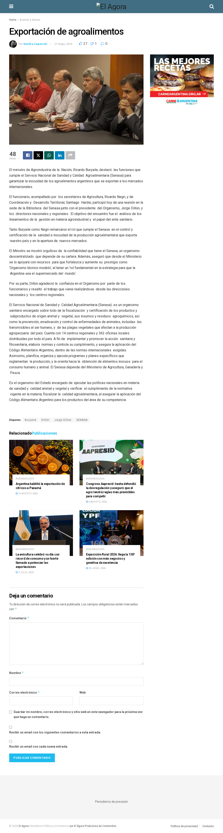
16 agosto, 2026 (28, 493)
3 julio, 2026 (26, 572)
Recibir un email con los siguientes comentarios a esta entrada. (55, 732)
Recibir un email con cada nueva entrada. (38, 746)
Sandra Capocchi (35, 44)
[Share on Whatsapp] (49, 155)
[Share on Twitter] (38, 155)
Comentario (19, 618)
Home (12, 19)
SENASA (82, 420)
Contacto (208, 826)
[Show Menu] (11, 6)
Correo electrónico (24, 692)
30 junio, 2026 (97, 568)
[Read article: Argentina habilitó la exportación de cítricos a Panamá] (41, 463)
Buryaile (30, 420)
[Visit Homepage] (111, 6)
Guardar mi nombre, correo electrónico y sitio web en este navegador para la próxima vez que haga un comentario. (78, 714)
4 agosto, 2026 (97, 501)
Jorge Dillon (62, 420)
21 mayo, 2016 (63, 44)
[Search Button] (211, 6)
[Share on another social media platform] (70, 155)
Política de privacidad (184, 826)
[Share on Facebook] (27, 155)
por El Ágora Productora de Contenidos (92, 826)
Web (82, 692)
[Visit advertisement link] (182, 81)
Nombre (16, 673)
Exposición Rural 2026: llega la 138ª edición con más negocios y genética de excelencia (110, 558)
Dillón (45, 420)
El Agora (24, 826)
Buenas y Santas (30, 19)
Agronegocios (25, 478)
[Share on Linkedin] (59, 155)
